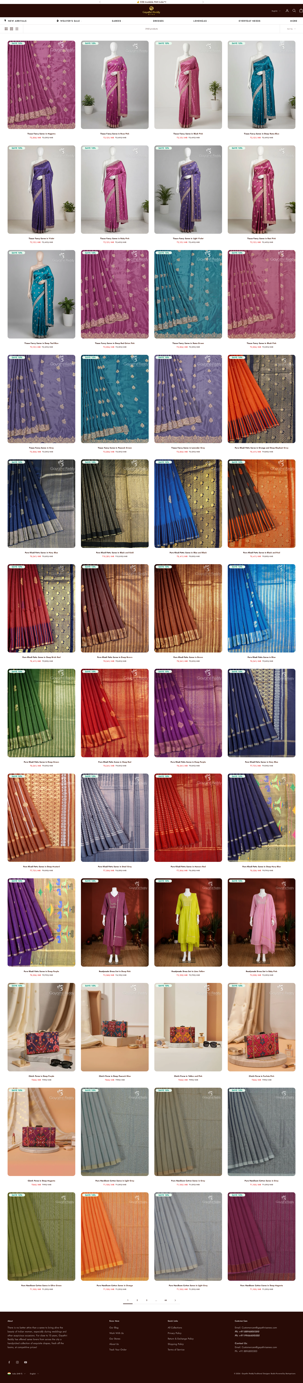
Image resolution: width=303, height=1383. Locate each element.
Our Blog (114, 1327)
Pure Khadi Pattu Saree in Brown (188, 657)
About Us (114, 1344)
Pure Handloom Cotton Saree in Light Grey (114, 1180)
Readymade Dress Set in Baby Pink (261, 971)
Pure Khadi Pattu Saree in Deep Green (41, 762)
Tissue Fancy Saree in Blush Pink (188, 133)
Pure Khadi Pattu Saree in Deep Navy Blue (261, 866)
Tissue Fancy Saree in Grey (41, 447)
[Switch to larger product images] (6, 29)
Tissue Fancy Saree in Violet (41, 238)
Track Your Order (118, 1349)
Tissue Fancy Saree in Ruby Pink (114, 238)
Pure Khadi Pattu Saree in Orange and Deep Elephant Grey (261, 447)
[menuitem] (15, 20)
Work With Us (116, 1333)
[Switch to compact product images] (16, 29)
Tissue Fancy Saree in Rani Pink (261, 238)
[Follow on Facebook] (9, 1362)
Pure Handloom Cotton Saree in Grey (188, 1180)
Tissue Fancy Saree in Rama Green (188, 343)
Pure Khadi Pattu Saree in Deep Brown (114, 657)
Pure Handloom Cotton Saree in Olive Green (41, 1285)
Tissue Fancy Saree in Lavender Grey (188, 447)
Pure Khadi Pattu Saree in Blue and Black (188, 552)
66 (166, 1300)
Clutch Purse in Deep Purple (41, 1076)
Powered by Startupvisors (285, 1373)
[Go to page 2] (175, 1300)
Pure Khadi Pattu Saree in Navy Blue (41, 552)
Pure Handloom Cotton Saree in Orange (115, 1285)
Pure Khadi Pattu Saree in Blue (262, 657)
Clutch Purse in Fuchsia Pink (261, 1076)
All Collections (175, 1327)
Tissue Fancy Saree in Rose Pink (114, 133)
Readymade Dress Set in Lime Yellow (188, 971)
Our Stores (114, 1338)
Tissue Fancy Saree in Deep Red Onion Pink (115, 343)
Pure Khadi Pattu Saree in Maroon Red (188, 866)
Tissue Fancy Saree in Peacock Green (115, 447)
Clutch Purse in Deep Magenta (41, 1180)
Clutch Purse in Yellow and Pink (188, 1076)
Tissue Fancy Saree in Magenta (41, 133)
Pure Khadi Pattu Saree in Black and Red (261, 552)
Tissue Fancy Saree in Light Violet (188, 238)
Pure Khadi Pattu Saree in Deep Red (114, 762)
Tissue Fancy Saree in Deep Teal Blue (41, 343)
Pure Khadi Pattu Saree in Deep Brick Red (41, 657)
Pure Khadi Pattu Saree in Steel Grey (115, 866)
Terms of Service (176, 1349)
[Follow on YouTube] (25, 1362)
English (274, 11)
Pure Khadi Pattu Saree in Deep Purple (188, 762)
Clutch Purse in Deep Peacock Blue (115, 1076)
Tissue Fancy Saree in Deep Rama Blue (261, 133)
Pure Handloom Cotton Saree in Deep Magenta (261, 1285)
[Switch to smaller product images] (11, 29)
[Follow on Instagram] (17, 1362)
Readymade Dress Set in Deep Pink (115, 971)
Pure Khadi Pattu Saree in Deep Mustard (41, 866)
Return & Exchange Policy (181, 1338)
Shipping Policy (176, 1344)
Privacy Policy (174, 1333)
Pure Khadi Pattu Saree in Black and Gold (115, 552)
